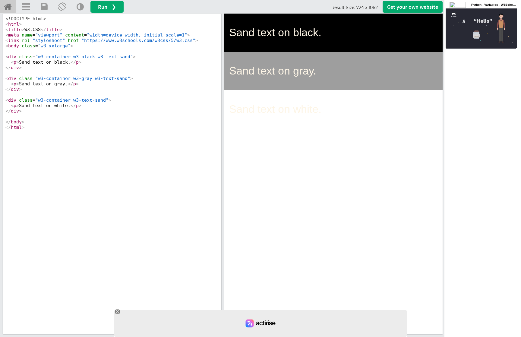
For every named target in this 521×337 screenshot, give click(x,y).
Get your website (412, 6)
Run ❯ (107, 6)
